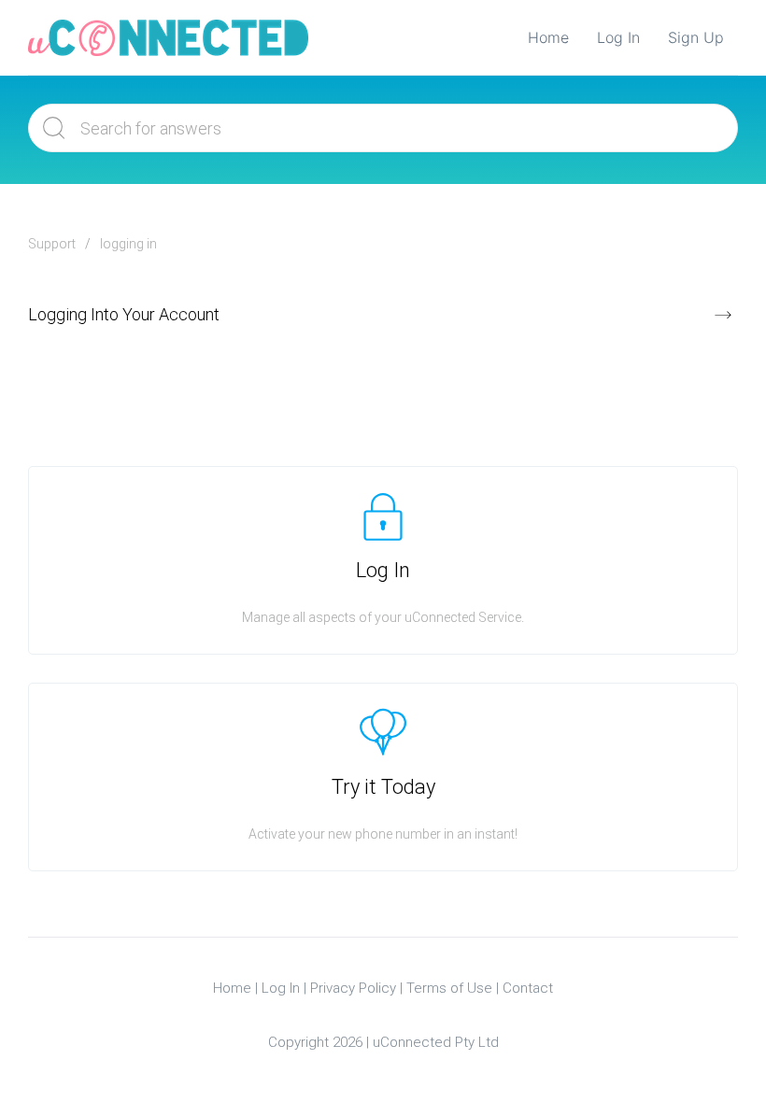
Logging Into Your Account (124, 314)
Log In (618, 37)
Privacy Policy (353, 988)
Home (548, 37)
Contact (528, 988)
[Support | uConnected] (168, 38)
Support (52, 243)
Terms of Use (449, 988)
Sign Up (696, 37)
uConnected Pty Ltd (436, 1042)
